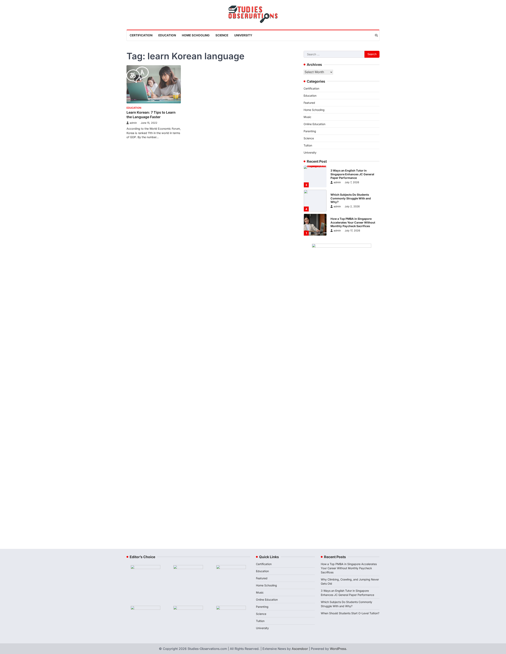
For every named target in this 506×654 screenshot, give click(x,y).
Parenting (310, 131)
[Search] (376, 35)
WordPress (338, 649)
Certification (141, 35)
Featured (309, 102)
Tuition (308, 145)
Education (167, 35)
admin (133, 122)
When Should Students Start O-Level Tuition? (350, 613)
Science (221, 35)
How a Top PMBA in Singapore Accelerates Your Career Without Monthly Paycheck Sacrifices (352, 222)
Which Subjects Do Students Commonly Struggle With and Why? (350, 198)
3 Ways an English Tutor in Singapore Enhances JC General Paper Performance (352, 174)
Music (307, 117)
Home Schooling (196, 35)
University (243, 35)
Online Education (314, 124)
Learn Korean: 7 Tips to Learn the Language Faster (151, 114)
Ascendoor (300, 649)
